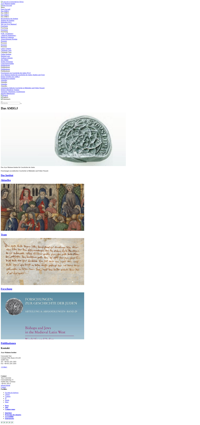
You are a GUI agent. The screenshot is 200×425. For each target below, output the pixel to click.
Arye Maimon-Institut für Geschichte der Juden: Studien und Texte (23, 75)
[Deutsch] (4, 95)
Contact (3, 387)
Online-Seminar (6, 54)
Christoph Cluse (6, 50)
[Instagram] (10, 423)
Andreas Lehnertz (7, 58)
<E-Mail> (4, 367)
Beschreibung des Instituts (9, 18)
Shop (6, 402)
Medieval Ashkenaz (7, 37)
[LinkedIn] (12, 423)
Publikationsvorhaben (8, 78)
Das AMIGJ (5, 11)
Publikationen (5, 65)
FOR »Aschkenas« (7, 33)
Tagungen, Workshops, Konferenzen (13, 92)
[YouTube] (7, 423)
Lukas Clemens (6, 48)
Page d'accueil (5, 9)
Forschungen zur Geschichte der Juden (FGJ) (16, 73)
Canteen (7, 396)
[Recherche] (21, 103)
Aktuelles (4, 80)
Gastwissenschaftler (7, 63)
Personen (4, 41)
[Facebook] (2, 423)
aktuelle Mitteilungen (8, 93)
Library (7, 394)
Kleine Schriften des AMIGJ (10, 77)
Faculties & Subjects (11, 393)
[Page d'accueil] (6, 5)
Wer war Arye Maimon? (9, 24)
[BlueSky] (4, 423)
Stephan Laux (5, 56)
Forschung (4, 26)
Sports (7, 400)
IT (6, 398)
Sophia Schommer (7, 62)
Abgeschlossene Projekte (9, 39)
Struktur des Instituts (7, 20)
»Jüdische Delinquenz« (8, 35)
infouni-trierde (5, 385)
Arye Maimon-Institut (8, 3)
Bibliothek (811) (6, 22)
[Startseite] (12, 2)
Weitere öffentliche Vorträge (10, 90)
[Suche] (1, 101)
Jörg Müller (4, 60)
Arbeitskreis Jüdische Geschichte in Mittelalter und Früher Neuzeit (22, 88)
